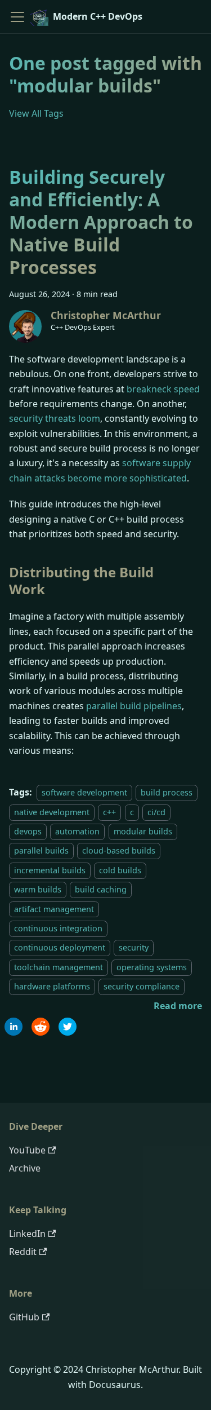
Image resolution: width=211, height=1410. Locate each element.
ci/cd (156, 812)
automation (77, 831)
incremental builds (50, 870)
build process (166, 792)
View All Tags (36, 113)
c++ (109, 812)
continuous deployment (59, 947)
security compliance (141, 986)
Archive (25, 1168)
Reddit (23, 1251)
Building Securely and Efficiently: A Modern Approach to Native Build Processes (101, 222)
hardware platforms (52, 986)
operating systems (151, 967)
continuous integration (58, 928)
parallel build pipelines (134, 706)
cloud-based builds (118, 851)
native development (51, 812)
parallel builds (41, 851)
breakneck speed (163, 389)
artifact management (54, 909)
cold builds (120, 870)
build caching (101, 889)
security (134, 947)
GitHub (24, 1317)
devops (28, 831)
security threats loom (54, 418)
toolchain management (58, 967)
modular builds (143, 831)
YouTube (27, 1150)
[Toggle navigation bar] (17, 16)
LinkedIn (27, 1233)
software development (84, 792)
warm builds (37, 889)
